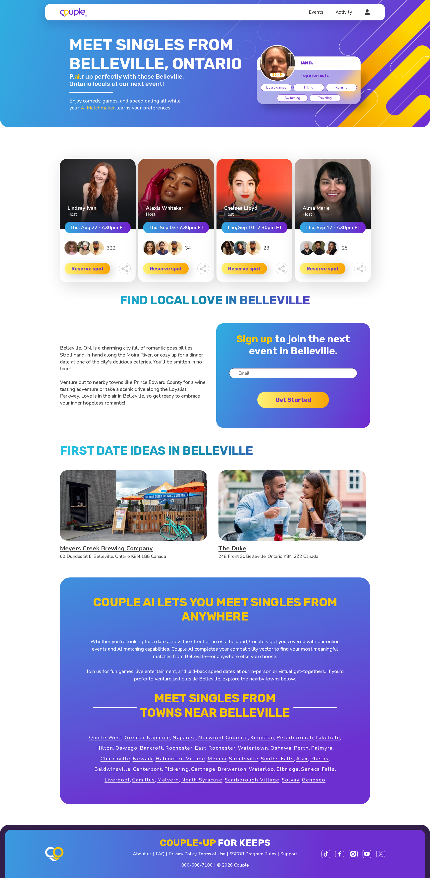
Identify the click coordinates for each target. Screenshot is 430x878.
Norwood (210, 737)
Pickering (176, 769)
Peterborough (294, 737)
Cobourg (237, 737)
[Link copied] (125, 268)
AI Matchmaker (98, 107)
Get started (293, 399)
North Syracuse (201, 779)
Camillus (143, 779)
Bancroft (151, 748)
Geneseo (313, 779)
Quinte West (105, 737)
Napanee (184, 737)
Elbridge (287, 769)
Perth (301, 748)
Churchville (115, 758)
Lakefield (328, 737)
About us (142, 854)
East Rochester (215, 748)
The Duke (232, 548)
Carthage (203, 769)
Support (288, 854)
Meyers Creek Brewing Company (106, 548)
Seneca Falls (318, 769)
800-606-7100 (197, 865)
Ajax (302, 758)
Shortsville (244, 758)
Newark (143, 758)
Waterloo (261, 769)
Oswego (126, 748)
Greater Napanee (147, 737)
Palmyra (322, 748)
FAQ (160, 854)
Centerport (147, 769)
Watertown (253, 748)
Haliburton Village (180, 758)
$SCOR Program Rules (253, 854)
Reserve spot (87, 269)
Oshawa (281, 748)
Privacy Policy (182, 854)
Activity (344, 12)
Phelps (319, 758)
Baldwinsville (112, 769)
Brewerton (232, 769)
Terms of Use (211, 854)
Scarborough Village (252, 779)
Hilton (104, 748)
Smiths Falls (277, 758)
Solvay (291, 779)
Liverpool (117, 779)
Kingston (262, 737)
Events (316, 12)
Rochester (179, 748)
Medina (217, 758)
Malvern (168, 779)
